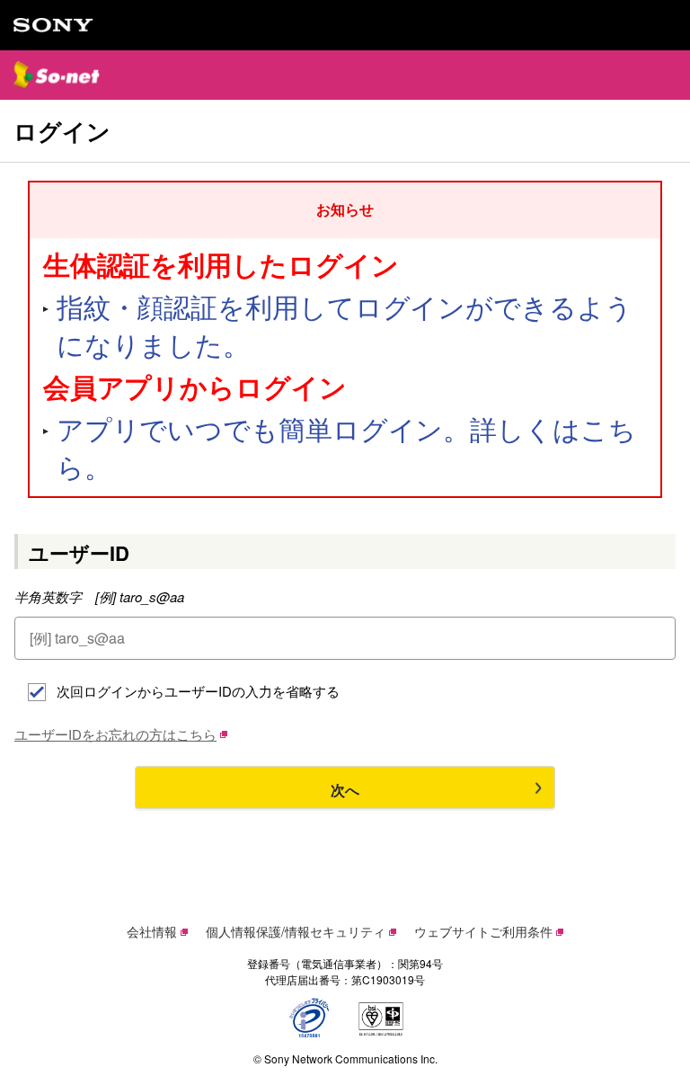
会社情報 (152, 931)
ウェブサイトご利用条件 (483, 931)
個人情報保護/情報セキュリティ (295, 931)
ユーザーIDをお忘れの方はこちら (115, 734)
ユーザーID (79, 552)
